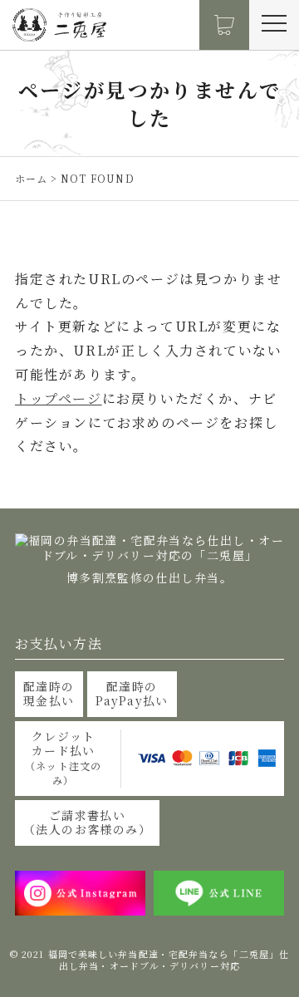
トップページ (58, 398)
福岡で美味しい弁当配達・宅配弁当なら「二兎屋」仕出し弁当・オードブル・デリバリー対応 (168, 959)
